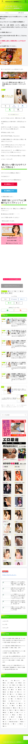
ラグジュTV (5, 291)
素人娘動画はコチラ (9, 184)
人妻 (22, 291)
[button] (18, 109)
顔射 (11, 293)
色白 (7, 293)
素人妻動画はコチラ (9, 190)
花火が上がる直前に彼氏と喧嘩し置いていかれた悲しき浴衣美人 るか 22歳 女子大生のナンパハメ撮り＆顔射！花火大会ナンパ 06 (13, 640)
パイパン (17, 291)
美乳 (3, 293)
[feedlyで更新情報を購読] (7, 310)
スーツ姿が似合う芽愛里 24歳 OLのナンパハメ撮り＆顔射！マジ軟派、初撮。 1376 (13, 646)
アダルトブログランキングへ (9, 575)
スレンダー (12, 291)
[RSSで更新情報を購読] (20, 310)
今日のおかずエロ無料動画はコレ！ (14, 1)
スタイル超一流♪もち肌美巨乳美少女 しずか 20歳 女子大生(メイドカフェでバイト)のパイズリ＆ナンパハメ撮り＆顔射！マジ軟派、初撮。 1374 (13, 659)
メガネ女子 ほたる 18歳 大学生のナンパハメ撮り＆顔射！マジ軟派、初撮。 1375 (13, 652)
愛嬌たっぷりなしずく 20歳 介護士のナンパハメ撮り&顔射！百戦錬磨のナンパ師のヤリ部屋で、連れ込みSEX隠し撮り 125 (13, 667)
